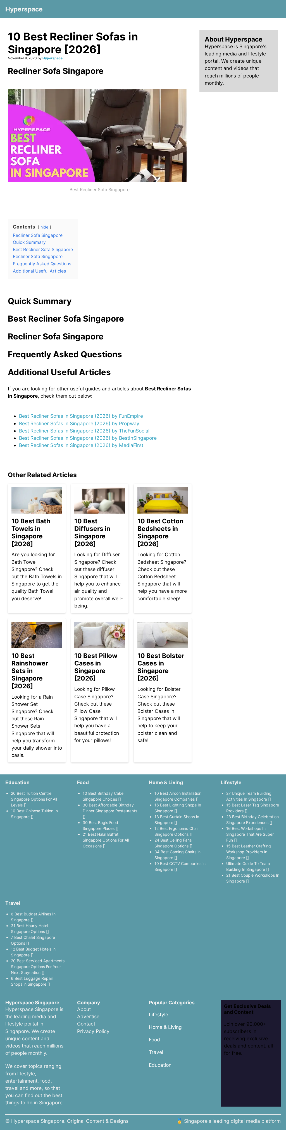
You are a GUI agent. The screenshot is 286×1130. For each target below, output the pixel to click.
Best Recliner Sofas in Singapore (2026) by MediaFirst (81, 445)
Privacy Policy (93, 1031)
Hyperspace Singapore (37, 1121)
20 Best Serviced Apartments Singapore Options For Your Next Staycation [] (38, 966)
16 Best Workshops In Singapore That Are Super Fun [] (250, 834)
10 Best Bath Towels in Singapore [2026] (30, 532)
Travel (12, 903)
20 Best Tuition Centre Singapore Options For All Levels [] (34, 799)
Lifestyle (231, 782)
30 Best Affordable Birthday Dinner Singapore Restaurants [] (110, 811)
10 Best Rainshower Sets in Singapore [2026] (29, 671)
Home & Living (166, 782)
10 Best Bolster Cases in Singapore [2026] (160, 667)
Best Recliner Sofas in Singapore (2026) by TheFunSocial (84, 431)
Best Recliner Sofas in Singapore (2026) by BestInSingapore (88, 438)
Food (83, 782)
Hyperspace (24, 9)
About (84, 1009)
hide (44, 227)
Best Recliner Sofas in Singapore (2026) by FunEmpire (81, 416)
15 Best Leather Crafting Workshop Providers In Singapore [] (248, 852)
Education (17, 782)
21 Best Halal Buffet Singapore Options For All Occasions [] (106, 840)
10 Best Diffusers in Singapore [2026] (92, 532)
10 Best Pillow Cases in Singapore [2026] (95, 667)
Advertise (88, 1016)
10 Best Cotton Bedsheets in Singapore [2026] (160, 532)
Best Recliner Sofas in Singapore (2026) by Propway (79, 423)
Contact (86, 1024)
